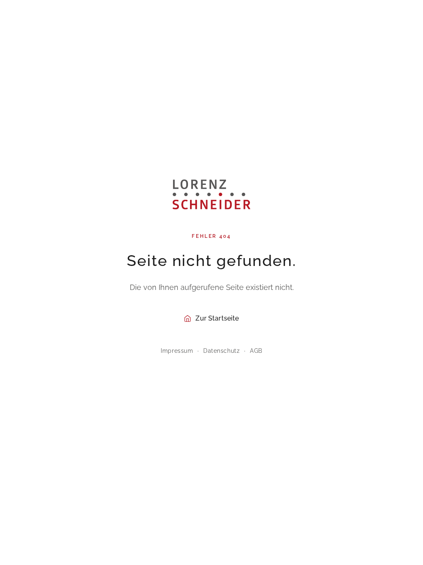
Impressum (177, 350)
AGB (256, 350)
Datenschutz (221, 350)
